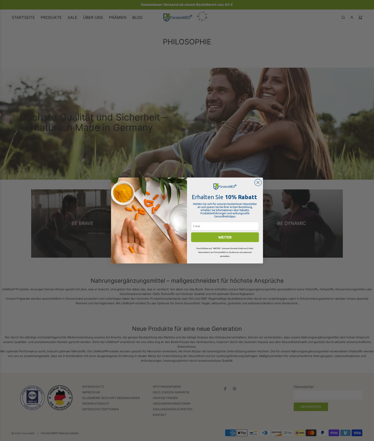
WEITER (225, 237)
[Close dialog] (258, 182)
